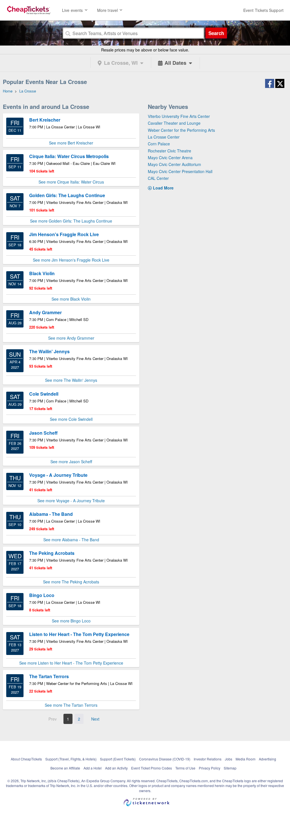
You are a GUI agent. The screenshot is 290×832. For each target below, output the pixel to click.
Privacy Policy (209, 768)
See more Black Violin (71, 299)
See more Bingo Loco (71, 621)
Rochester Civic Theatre (169, 151)
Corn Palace (159, 143)
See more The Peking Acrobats (71, 582)
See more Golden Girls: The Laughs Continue (71, 221)
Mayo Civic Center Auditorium (174, 164)
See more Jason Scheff (71, 461)
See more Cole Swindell (71, 419)
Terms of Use (185, 768)
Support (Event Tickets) (118, 758)
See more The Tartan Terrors (71, 705)
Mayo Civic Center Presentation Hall (180, 171)
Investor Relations (207, 758)
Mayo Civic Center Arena (170, 157)
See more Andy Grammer (71, 338)
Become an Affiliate (65, 768)
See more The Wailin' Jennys (71, 380)
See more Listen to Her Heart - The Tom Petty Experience (71, 663)
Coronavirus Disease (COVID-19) (164, 758)
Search (216, 33)
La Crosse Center (164, 137)
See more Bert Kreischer (71, 143)
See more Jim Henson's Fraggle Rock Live (71, 260)
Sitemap (230, 768)
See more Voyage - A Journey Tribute (71, 500)
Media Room (245, 758)
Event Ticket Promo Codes (151, 768)
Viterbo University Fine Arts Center (179, 116)
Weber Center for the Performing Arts (181, 130)
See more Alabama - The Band (71, 539)
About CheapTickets (26, 758)
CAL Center (158, 178)
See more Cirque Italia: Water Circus (71, 182)
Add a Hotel (93, 768)
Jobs (228, 758)
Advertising (267, 758)
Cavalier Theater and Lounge (174, 123)
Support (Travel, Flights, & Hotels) (71, 758)
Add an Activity (116, 768)
